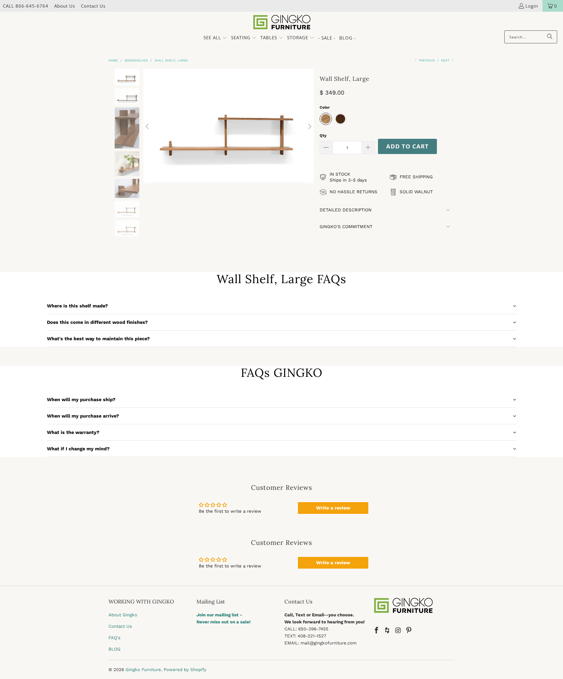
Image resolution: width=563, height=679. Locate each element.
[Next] (309, 126)
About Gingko (122, 615)
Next (446, 60)
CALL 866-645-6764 (25, 6)
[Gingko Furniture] (282, 22)
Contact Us (93, 6)
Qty (323, 135)
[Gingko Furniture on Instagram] (398, 630)
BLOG (114, 649)
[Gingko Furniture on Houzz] (387, 630)
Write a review (333, 508)
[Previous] (147, 126)
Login (531, 6)
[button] (215, 37)
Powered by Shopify (185, 669)
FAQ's (114, 637)
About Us (64, 6)
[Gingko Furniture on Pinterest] (409, 630)
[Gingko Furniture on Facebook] (376, 630)
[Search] (549, 36)
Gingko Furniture (143, 669)
